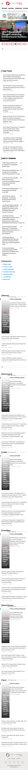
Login (9, 758)
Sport (4, 680)
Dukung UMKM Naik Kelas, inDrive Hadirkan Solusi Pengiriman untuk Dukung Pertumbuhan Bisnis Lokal (16, 616)
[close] (26, 768)
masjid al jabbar (8, 274)
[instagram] (14, 762)
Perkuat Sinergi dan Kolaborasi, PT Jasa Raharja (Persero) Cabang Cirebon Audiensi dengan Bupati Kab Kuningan (13, 108)
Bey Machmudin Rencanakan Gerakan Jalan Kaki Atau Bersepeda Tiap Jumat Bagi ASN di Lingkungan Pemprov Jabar (17, 690)
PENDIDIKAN (18, 8)
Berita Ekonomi (7, 605)
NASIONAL (11, 8)
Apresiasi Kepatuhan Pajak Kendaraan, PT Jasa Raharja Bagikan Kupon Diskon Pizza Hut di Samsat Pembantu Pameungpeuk (11, 230)
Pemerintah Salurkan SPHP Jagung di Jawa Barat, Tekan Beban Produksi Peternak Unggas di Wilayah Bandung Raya (14, 657)
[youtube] (18, 762)
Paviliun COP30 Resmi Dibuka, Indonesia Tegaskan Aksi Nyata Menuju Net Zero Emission (14, 359)
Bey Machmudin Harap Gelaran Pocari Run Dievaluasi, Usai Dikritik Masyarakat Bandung (13, 730)
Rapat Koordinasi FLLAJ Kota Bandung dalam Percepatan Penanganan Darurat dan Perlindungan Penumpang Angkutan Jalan (14, 119)
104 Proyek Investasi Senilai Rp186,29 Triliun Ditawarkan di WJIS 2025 (13, 673)
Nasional (5, 295)
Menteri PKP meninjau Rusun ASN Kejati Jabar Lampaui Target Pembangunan (14, 665)
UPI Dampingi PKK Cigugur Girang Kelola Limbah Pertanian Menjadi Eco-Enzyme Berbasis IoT (14, 598)
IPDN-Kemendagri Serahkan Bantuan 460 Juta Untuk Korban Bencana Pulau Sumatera (13, 352)
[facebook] (5, 762)
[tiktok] (22, 762)
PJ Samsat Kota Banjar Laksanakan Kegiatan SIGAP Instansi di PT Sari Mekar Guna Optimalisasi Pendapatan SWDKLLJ (10, 251)
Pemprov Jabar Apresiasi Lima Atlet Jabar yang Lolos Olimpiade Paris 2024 (14, 722)
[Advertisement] (14, 287)
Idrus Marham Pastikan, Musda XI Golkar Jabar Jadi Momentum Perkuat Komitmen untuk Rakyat (18, 305)
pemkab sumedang (9, 272)
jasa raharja (7, 277)
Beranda (13, 758)
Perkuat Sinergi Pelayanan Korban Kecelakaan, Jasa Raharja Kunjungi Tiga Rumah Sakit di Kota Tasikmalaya (14, 148)
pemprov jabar (8, 267)
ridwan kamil (7, 264)
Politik (4, 452)
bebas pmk (6, 279)
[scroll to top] (25, 767)
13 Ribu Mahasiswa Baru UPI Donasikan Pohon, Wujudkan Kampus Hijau (10, 164)
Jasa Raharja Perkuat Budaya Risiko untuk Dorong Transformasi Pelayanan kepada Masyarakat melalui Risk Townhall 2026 (11, 181)
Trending (18, 758)
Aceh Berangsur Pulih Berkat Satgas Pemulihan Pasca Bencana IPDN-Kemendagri (14, 338)
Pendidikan (6, 530)
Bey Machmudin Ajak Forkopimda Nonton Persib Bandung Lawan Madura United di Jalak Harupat (14, 744)
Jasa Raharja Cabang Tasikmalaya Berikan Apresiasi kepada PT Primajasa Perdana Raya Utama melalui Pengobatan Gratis (11, 241)
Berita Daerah (7, 374)
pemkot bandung (8, 269)
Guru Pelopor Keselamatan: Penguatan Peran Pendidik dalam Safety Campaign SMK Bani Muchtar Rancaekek (14, 129)
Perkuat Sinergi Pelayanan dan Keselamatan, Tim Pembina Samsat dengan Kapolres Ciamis (11, 172)
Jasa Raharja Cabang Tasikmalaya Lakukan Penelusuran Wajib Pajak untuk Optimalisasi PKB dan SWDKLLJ (13, 139)
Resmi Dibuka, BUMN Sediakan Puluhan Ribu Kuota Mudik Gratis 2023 (10, 190)
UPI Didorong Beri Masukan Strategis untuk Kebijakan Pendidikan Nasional (13, 573)
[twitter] (9, 762)
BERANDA (4, 8)
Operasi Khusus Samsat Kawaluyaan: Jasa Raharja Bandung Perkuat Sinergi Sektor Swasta (14, 87)
